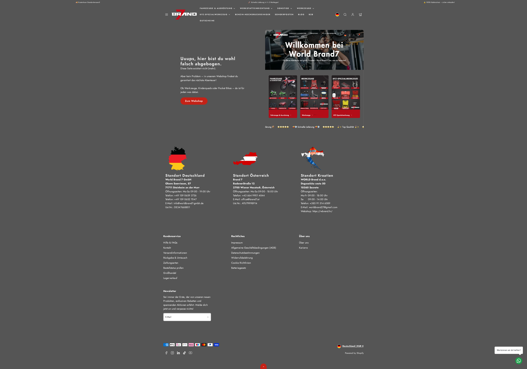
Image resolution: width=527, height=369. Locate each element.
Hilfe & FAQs (170, 242)
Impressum (237, 242)
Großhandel (169, 273)
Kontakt (167, 248)
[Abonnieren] (208, 317)
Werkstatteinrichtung (255, 8)
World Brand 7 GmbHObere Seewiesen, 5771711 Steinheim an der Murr (182, 183)
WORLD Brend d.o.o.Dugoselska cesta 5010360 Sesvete (313, 183)
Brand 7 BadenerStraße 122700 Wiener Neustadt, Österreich (254, 183)
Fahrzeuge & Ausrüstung (216, 8)
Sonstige (283, 8)
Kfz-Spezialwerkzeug (213, 14)
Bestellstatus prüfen (173, 268)
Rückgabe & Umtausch (175, 258)
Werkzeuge (304, 8)
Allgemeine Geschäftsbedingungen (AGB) (253, 248)
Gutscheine (207, 20)
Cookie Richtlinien (241, 263)
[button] (166, 14)
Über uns (304, 242)
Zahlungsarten (170, 263)
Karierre (303, 248)
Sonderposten (284, 14)
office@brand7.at (250, 199)
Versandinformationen (175, 253)
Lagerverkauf (170, 278)
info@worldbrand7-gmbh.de (189, 203)
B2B (311, 14)
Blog (301, 14)
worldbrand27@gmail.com (323, 207)
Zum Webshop (194, 101)
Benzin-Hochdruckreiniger (252, 14)
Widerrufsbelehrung (242, 258)
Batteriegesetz (238, 268)
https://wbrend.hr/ (322, 211)
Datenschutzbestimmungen (245, 253)
